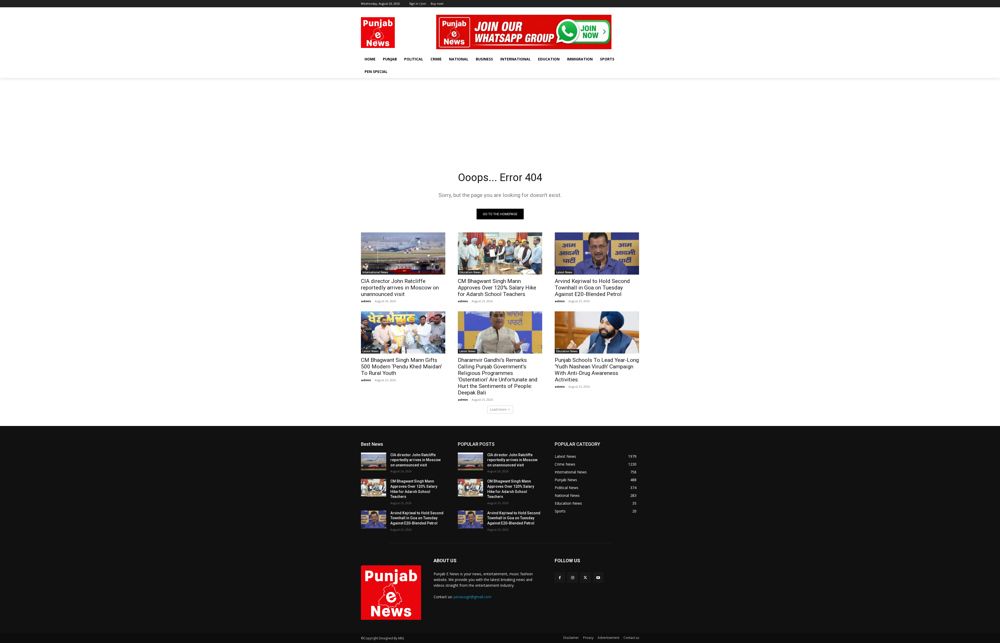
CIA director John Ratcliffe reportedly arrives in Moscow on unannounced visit (400, 287)
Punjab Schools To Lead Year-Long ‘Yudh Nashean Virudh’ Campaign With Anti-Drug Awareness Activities (597, 370)
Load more (498, 409)
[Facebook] (614, 11)
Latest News (564, 272)
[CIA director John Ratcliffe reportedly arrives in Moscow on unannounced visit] (403, 253)
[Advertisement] (500, 117)
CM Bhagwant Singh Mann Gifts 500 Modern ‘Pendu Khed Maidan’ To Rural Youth (401, 366)
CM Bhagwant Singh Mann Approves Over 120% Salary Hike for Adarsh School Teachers (497, 287)
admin (366, 301)
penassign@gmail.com (472, 596)
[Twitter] (629, 11)
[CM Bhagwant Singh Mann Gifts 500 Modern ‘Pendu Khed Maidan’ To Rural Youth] (403, 332)
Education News (470, 272)
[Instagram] (622, 11)
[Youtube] (636, 11)
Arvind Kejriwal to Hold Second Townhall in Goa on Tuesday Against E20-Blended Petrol (592, 287)
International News (375, 272)
